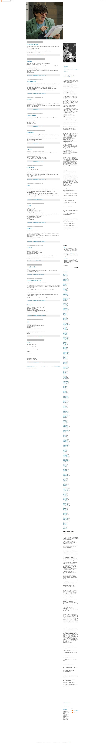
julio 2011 (64, 493)
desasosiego (30, 132)
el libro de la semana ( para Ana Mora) (70, 253)
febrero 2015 (65, 439)
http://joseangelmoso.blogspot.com (69, 67)
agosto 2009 (65, 522)
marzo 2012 (65, 483)
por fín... (29, 342)
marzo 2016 (65, 422)
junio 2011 (64, 494)
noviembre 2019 (65, 367)
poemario (29, 228)
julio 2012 (64, 478)
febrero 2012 (65, 484)
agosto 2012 (65, 476)
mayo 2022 (65, 329)
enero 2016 (65, 425)
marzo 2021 (65, 347)
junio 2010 (64, 509)
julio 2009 (64, 523)
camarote (29, 99)
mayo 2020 (65, 359)
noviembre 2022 (65, 322)
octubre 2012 (65, 474)
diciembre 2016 (65, 411)
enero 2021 (65, 349)
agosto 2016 (65, 416)
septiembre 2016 (65, 415)
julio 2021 (64, 342)
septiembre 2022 (65, 324)
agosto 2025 (65, 284)
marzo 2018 (65, 392)
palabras (29, 248)
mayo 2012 (65, 480)
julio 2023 (64, 313)
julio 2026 (64, 273)
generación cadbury (32, 44)
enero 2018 (65, 395)
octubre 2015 (65, 429)
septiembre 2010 (65, 505)
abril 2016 (64, 421)
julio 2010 (64, 508)
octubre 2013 (65, 459)
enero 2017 (65, 410)
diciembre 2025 (65, 279)
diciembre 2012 (65, 471)
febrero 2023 (65, 319)
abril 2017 (64, 406)
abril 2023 (64, 317)
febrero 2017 (65, 408)
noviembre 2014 (65, 442)
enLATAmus (30, 167)
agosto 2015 (65, 431)
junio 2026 (64, 274)
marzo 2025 (65, 290)
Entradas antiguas (57, 366)
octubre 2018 (65, 383)
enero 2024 (65, 308)
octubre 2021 (65, 338)
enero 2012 (65, 485)
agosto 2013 (65, 461)
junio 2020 (64, 358)
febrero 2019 (65, 378)
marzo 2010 (65, 513)
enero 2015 (65, 440)
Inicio (44, 366)
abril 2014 (64, 451)
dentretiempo (66, 66)
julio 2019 (64, 372)
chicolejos (30, 305)
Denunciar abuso (66, 702)
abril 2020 (64, 361)
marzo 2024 (65, 305)
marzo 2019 (65, 377)
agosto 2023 (65, 312)
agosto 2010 (65, 507)
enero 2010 (65, 515)
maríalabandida (31, 115)
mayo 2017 (65, 405)
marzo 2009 (65, 528)
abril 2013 (64, 466)
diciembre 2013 (65, 456)
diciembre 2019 (65, 366)
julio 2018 (64, 387)
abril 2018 (64, 391)
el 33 (28, 185)
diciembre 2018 (65, 381)
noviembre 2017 (65, 397)
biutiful (29, 206)
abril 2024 (64, 304)
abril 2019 (64, 376)
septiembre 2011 (65, 490)
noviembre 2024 (65, 295)
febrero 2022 (65, 333)
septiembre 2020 (65, 354)
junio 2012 (64, 479)
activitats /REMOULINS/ (34, 280)
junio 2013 (64, 464)
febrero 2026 (65, 278)
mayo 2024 (65, 303)
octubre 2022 (65, 323)
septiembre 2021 (65, 339)
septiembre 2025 (65, 283)
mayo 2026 (65, 275)
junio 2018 (64, 388)
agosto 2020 (65, 356)
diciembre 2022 (65, 320)
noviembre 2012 (65, 473)
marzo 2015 (65, 437)
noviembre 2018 (65, 382)
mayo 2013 (65, 465)
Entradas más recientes (31, 366)
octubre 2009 (65, 519)
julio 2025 (64, 285)
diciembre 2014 (65, 441)
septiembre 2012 (65, 475)
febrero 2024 (65, 307)
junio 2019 (64, 373)
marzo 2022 (65, 332)
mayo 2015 (65, 435)
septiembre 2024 (65, 298)
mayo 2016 (65, 420)
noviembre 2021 (65, 337)
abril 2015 (64, 436)
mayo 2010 (65, 510)
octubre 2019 (65, 368)
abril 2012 (64, 481)
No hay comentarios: (42, 75)
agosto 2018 (65, 386)
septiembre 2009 (65, 520)
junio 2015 (64, 434)
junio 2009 (64, 524)
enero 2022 (65, 334)
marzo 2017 (65, 407)
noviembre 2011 (65, 488)
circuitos (29, 61)
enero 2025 (65, 293)
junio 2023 (64, 314)
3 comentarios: (41, 274)
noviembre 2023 (65, 309)
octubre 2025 (65, 281)
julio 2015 (64, 432)
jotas (64, 247)
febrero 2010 (65, 514)
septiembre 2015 (65, 430)
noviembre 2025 (65, 280)
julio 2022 (64, 327)
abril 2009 (64, 527)
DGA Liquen (76, 710)
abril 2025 (64, 289)
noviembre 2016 (65, 412)
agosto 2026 (65, 271)
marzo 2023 (65, 318)
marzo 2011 (65, 498)
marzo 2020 (65, 362)
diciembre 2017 (65, 396)
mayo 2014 (65, 450)
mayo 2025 (65, 288)
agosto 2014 (65, 446)
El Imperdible (33, 5)
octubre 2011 (65, 489)
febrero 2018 (65, 393)
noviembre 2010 (65, 503)
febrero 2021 (65, 348)
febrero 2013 (65, 469)
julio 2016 (64, 417)
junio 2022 (64, 328)
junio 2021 (64, 343)
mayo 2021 (65, 344)
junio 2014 (64, 449)
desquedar (65, 258)
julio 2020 (64, 357)
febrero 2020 (65, 363)
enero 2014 (65, 455)
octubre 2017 (65, 398)
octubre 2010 (65, 504)
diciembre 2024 (65, 294)
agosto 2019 (65, 371)
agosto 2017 (65, 401)
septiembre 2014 (65, 445)
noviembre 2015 (65, 427)
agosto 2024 (65, 299)
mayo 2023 (65, 315)
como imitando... (31, 267)
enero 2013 (65, 470)
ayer (28, 322)
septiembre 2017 (65, 400)
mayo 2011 (64, 495)
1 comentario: (41, 109)
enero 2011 (65, 500)
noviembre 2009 (65, 518)
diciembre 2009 (65, 517)
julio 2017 (64, 402)
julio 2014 (64, 447)
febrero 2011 (65, 499)
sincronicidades (31, 81)
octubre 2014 (65, 444)
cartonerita (65, 71)
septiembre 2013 (65, 460)
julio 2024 (64, 300)
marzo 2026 (65, 276)
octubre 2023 (65, 310)
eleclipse (65, 709)
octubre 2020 (65, 353)
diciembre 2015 (65, 426)
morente (29, 149)
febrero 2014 (65, 454)
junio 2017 (64, 403)
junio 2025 (64, 286)
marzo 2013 (65, 468)
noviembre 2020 (65, 352)
